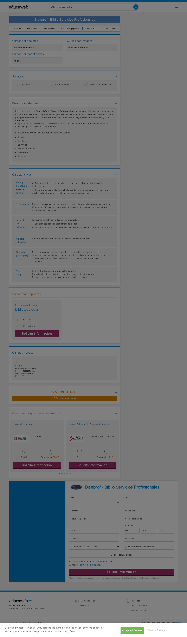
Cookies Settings (156, 630)
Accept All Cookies (132, 630)
